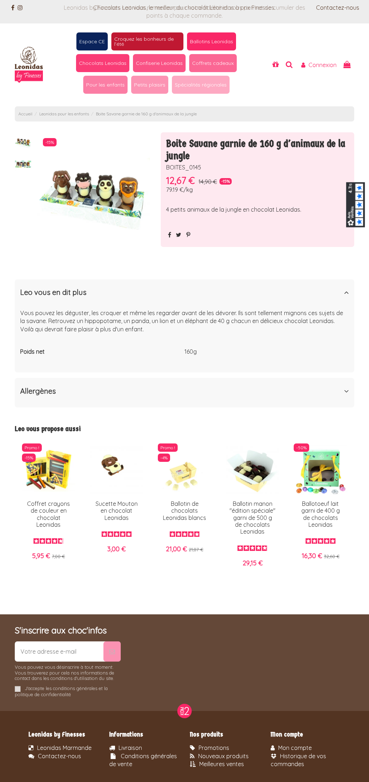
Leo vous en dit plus (53, 292)
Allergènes (38, 391)
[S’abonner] (112, 651)
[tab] (184, 294)
